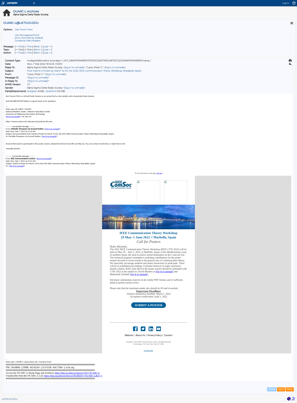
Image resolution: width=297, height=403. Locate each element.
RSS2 (290, 389)
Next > (38, 46)
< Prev (28, 46)
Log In (285, 3)
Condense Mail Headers (27, 40)
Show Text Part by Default (29, 37)
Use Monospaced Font (27, 35)
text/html (51, 91)
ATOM (271, 389)
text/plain (32, 91)
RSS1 (281, 389)
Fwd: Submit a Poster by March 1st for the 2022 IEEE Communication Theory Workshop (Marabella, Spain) (84, 70)
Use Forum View (24, 29)
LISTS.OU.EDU (9, 399)
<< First (19, 46)
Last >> (48, 46)
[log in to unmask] (74, 67)
